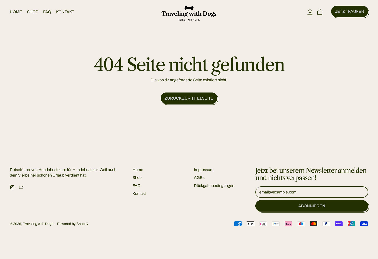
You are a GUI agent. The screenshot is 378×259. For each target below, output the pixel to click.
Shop (32, 12)
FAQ (47, 12)
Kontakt (65, 12)
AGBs (199, 177)
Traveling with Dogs (38, 224)
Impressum (203, 169)
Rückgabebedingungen (214, 185)
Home (16, 12)
